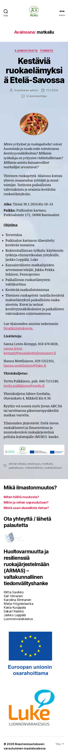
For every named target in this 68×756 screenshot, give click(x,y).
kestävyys (34, 463)
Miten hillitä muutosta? (21, 497)
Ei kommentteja (36, 96)
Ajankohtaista (26, 50)
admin (34, 90)
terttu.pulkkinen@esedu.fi (24, 386)
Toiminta (46, 50)
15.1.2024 (52, 90)
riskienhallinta (34, 467)
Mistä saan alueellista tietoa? (26, 508)
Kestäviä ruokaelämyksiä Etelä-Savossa (34, 70)
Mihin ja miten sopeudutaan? (26, 502)
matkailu (47, 463)
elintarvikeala (17, 463)
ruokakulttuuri (53, 467)
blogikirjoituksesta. (18, 328)
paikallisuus (16, 467)
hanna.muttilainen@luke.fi (25, 366)
